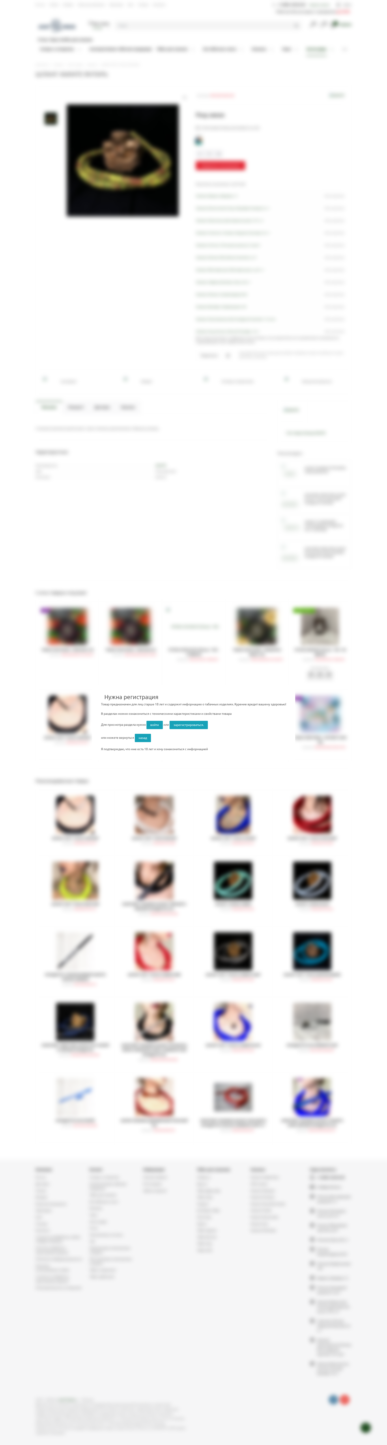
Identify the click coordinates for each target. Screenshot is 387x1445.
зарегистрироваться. (189, 725)
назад (143, 738)
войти (154, 725)
